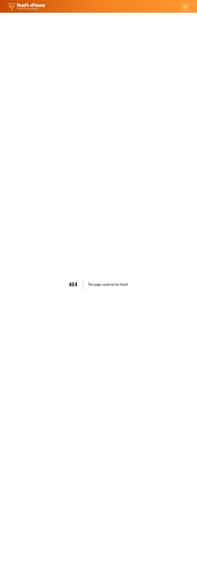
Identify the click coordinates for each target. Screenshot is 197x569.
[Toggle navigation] (185, 7)
